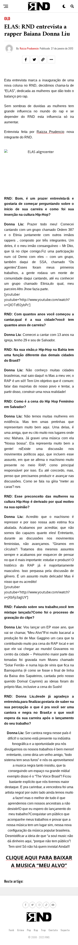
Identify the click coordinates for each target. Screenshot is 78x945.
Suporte (65, 930)
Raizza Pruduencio (29, 48)
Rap (36, 930)
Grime (20, 930)
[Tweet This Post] (34, 59)
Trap (43, 930)
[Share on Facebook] (26, 59)
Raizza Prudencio (50, 132)
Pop (29, 930)
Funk (11, 930)
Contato (53, 930)
